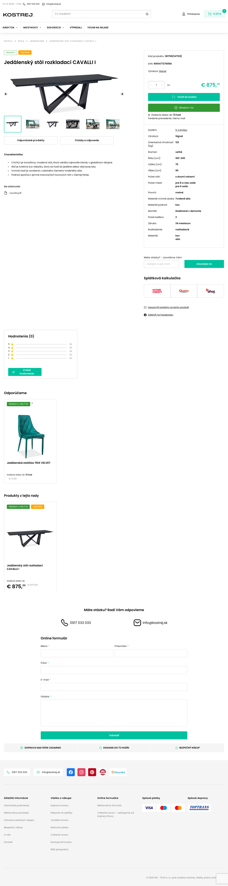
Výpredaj (76, 27)
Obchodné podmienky (16, 805)
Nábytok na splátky (61, 812)
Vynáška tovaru (59, 820)
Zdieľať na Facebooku (160, 314)
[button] (26, 798)
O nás (7, 834)
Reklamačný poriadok (16, 812)
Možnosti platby (60, 827)
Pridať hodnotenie (27, 371)
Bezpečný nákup (13, 827)
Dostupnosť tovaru (61, 842)
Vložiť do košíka (186, 97)
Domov (8, 41)
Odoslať (114, 735)
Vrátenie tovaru (59, 834)
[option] (31, 441)
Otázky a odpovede (87, 140)
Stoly (21, 41)
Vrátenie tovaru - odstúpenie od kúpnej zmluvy (115, 814)
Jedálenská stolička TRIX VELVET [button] (28, 463)
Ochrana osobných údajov (19, 820)
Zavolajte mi (204, 264)
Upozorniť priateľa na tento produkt (168, 307)
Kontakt (8, 842)
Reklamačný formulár (109, 805)
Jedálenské (37, 41)
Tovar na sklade (97, 27)
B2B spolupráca (59, 849)
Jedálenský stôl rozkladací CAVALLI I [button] (25, 567)
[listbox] (114, 441)
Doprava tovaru (60, 805)
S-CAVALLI (181, 130)
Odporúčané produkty (30, 140)
